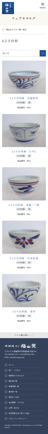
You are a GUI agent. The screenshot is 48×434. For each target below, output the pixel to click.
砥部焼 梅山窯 (8, 8)
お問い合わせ (14, 408)
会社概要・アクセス (16, 402)
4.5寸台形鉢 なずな (24, 151)
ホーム (11, 365)
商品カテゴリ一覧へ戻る (16, 30)
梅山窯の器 (13, 381)
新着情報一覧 (14, 386)
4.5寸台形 (10, 40)
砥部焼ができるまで (16, 376)
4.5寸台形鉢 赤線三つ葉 (24, 205)
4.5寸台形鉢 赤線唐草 (24, 98)
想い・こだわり (15, 370)
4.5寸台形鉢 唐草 (24, 311)
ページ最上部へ (22, 335)
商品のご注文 (14, 397)
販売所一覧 (13, 392)
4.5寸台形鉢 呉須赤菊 (24, 258)
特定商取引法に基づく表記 (19, 413)
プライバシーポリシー (17, 419)
